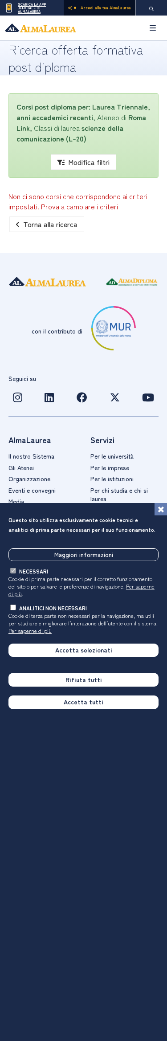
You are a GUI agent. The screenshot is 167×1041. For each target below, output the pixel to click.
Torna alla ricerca (50, 224)
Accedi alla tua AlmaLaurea (106, 8)
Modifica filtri (89, 162)
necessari (33, 571)
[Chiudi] (161, 509)
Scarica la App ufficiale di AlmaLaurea (32, 8)
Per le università (112, 456)
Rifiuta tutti (83, 679)
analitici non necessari (53, 608)
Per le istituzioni (112, 478)
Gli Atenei (21, 467)
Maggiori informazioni (83, 554)
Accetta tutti (83, 701)
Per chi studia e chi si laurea (119, 494)
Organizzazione (29, 478)
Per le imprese (109, 467)
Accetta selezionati (83, 649)
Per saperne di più (30, 630)
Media (16, 501)
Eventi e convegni (32, 490)
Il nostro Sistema (31, 456)
